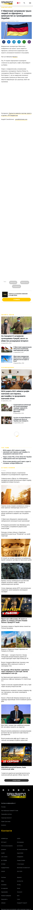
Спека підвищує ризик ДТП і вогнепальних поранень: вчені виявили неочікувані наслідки (16, 590)
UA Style (3, 864)
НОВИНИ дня (4, 838)
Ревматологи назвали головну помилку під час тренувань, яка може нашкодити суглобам (16, 692)
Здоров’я (19, 877)
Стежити (16, 299)
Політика (3, 877)
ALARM (3, 853)
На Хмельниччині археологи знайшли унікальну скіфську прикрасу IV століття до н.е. (16, 679)
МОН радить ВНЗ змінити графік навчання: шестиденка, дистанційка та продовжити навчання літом (15, 395)
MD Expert (3, 842)
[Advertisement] (16, 97)
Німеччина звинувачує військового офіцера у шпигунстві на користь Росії (21, 359)
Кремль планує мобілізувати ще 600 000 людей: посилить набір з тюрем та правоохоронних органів (15, 582)
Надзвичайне (6, 7)
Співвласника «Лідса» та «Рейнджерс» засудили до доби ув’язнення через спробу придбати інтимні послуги (16, 480)
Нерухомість (4, 899)
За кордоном (4, 888)
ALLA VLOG (19, 871)
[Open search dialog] (24, 3)
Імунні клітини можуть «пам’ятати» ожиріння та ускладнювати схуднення (14, 473)
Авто (18, 895)
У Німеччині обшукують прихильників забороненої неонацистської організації (15, 520)
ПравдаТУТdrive (5, 867)
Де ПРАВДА (4, 860)
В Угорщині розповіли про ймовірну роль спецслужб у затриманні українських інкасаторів (15, 526)
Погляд (19, 884)
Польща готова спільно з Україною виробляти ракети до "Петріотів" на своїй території (15, 534)
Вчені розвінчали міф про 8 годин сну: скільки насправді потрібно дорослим (14, 739)
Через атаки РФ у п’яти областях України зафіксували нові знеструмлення (17, 457)
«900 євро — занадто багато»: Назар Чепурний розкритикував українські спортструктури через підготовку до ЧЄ (14, 656)
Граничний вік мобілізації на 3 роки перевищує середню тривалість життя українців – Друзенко (22, 408)
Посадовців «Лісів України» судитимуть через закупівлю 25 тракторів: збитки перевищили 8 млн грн (15, 671)
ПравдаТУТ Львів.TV (22, 903)
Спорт (18, 899)
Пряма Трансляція (5, 821)
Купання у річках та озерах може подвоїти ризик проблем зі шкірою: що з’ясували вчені (16, 513)
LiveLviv (3, 871)
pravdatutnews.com (21, 119)
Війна (2, 881)
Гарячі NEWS (20, 853)
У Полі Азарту (20, 864)
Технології (19, 892)
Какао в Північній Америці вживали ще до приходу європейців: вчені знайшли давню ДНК (16, 699)
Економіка (3, 884)
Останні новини (8, 467)
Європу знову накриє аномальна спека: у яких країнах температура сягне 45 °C (15, 507)
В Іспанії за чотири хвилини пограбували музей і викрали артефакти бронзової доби (16, 559)
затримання (16, 286)
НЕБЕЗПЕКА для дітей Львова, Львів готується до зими (13, 768)
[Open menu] (30, 3)
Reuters (15, 57)
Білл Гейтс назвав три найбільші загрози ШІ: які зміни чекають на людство (15, 726)
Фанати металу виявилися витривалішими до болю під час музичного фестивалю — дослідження (16, 732)
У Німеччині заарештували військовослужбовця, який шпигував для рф (22, 348)
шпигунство (24, 282)
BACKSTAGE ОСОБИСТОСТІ (23, 867)
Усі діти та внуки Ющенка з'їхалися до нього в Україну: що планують (22, 419)
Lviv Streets (20, 845)
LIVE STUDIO (4, 856)
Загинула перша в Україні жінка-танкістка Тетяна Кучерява (15, 627)
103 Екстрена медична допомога (7, 847)
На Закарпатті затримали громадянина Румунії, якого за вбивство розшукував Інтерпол (14, 338)
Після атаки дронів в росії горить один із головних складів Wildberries (17, 462)
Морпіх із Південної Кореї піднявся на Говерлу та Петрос (14, 650)
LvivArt (18, 838)
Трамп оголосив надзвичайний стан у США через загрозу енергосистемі (16, 685)
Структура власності (6, 818)
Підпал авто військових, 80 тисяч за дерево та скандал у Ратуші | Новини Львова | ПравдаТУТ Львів (14, 620)
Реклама (3, 807)
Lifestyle (3, 903)
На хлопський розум (22, 849)
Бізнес (18, 888)
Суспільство (20, 881)
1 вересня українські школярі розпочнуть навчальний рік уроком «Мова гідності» (15, 774)
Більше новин (16, 780)
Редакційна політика (6, 814)
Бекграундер (20, 842)
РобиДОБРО (20, 856)
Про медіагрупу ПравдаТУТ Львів (9, 810)
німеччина (13, 282)
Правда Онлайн (21, 860)
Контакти (6, 830)
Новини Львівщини (6, 895)
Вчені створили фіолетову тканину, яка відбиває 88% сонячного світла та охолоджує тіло (15, 664)
